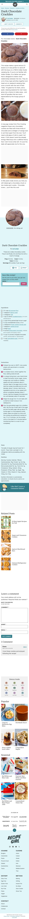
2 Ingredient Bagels (20, 748)
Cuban (18, 856)
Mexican (18, 866)
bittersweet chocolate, (16, 330)
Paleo (2, 891)
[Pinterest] (12, 846)
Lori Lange (10, 18)
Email (4, 281)
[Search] (26, 4)
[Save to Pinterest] (21, 34)
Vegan (3, 893)
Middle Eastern (20, 868)
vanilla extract (14, 326)
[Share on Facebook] (7, 34)
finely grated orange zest (18, 324)
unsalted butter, (17, 316)
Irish (17, 863)
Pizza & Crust (5, 861)
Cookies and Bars (20, 8)
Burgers (3, 853)
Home (2, 8)
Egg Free (3, 881)
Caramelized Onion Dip (20, 802)
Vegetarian (4, 896)
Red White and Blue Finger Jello (7, 802)
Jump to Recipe (8, 24)
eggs (9, 328)
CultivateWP (14, 917)
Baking (18, 878)
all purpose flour (13, 310)
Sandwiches (4, 866)
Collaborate (4, 906)
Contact (3, 908)
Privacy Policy (6, 916)
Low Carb (4, 886)
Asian (17, 853)
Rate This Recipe (7, 602)
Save (24, 283)
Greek (17, 858)
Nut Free (3, 888)
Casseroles (4, 856)
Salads (3, 863)
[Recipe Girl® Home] (15, 4)
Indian (17, 861)
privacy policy (15, 29)
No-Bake (18, 886)
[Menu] (2, 4)
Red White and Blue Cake (7, 777)
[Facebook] (16, 846)
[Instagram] (9, 846)
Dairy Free (4, 878)
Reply (25, 647)
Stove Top (19, 891)
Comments (19, 24)
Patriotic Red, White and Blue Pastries (21, 777)
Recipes (7, 8)
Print (25, 268)
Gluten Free (4, 883)
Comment (5, 607)
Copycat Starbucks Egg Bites (7, 724)
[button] (14, 18)
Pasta (2, 858)
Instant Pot (19, 883)
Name (3, 624)
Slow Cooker (19, 888)
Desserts (12, 8)
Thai (17, 871)
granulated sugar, (12, 338)
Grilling (18, 881)
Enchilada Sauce (21, 722)
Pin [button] (15, 268)
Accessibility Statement (15, 916)
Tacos (3, 868)
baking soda (14, 312)
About (3, 903)
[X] (19, 846)
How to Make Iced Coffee (6, 748)
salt (12, 314)
